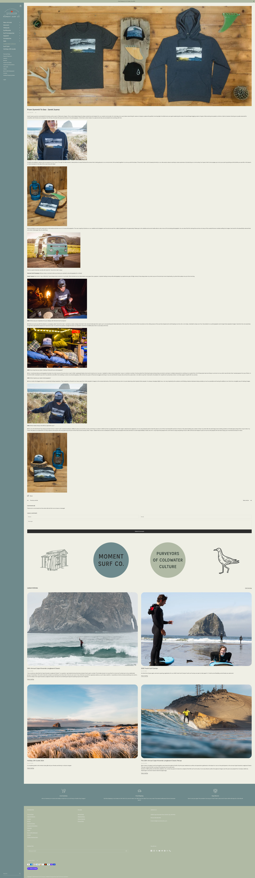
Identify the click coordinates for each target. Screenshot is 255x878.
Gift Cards (29, 828)
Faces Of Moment (31, 816)
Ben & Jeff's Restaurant (32, 832)
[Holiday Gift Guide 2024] (82, 721)
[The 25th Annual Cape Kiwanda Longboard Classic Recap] (196, 721)
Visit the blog (248, 588)
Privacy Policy (81, 821)
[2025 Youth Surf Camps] (196, 629)
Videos (28, 830)
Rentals (29, 821)
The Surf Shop (30, 814)
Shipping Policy (81, 816)
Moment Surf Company (40, 876)
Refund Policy (81, 814)
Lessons (29, 819)
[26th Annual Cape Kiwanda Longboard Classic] (82, 629)
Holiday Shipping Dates (32, 837)
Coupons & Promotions (32, 825)
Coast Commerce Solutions (62, 876)
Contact (29, 835)
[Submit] (20, 873)
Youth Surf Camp (31, 823)
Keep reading (30, 679)
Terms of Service (81, 819)
